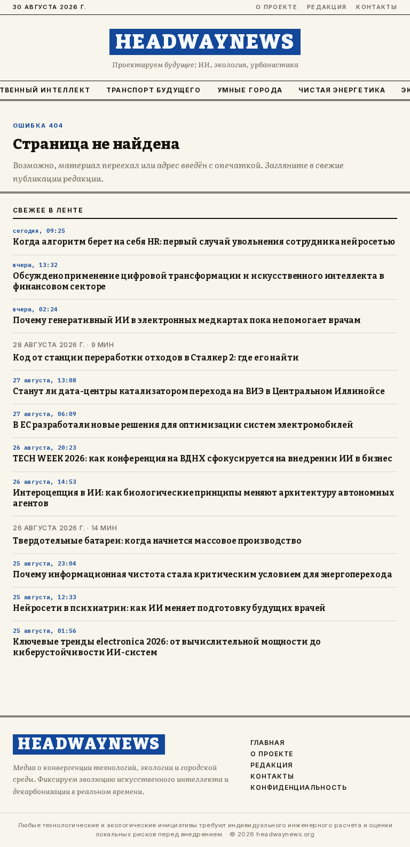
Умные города (249, 90)
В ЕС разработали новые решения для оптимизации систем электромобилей (183, 425)
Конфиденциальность (298, 788)
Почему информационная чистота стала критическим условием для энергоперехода (202, 574)
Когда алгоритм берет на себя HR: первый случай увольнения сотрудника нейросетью (204, 242)
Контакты (376, 7)
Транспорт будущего (153, 90)
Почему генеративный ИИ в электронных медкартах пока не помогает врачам (187, 320)
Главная (267, 743)
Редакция (327, 7)
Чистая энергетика (341, 90)
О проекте (276, 7)
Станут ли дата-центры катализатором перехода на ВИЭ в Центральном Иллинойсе (198, 391)
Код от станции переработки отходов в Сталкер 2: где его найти (156, 358)
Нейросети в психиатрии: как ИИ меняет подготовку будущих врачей (169, 608)
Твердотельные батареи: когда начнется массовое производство (157, 541)
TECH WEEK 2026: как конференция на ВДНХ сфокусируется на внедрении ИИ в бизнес (202, 459)
